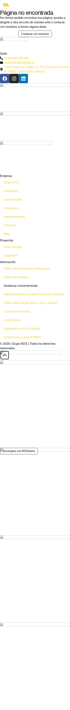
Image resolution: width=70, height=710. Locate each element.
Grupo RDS (11, 182)
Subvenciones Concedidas (22, 328)
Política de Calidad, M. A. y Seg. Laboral (30, 302)
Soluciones (11, 208)
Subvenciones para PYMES (22, 337)
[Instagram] (14, 78)
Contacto (10, 225)
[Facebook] (4, 78)
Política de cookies (16, 277)
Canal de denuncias (17, 311)
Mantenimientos (14, 216)
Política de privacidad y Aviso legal (27, 268)
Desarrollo (11, 191)
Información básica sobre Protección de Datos (34, 294)
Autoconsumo (13, 199)
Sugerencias (12, 320)
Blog (7, 233)
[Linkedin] (23, 78)
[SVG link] (12, 5)
